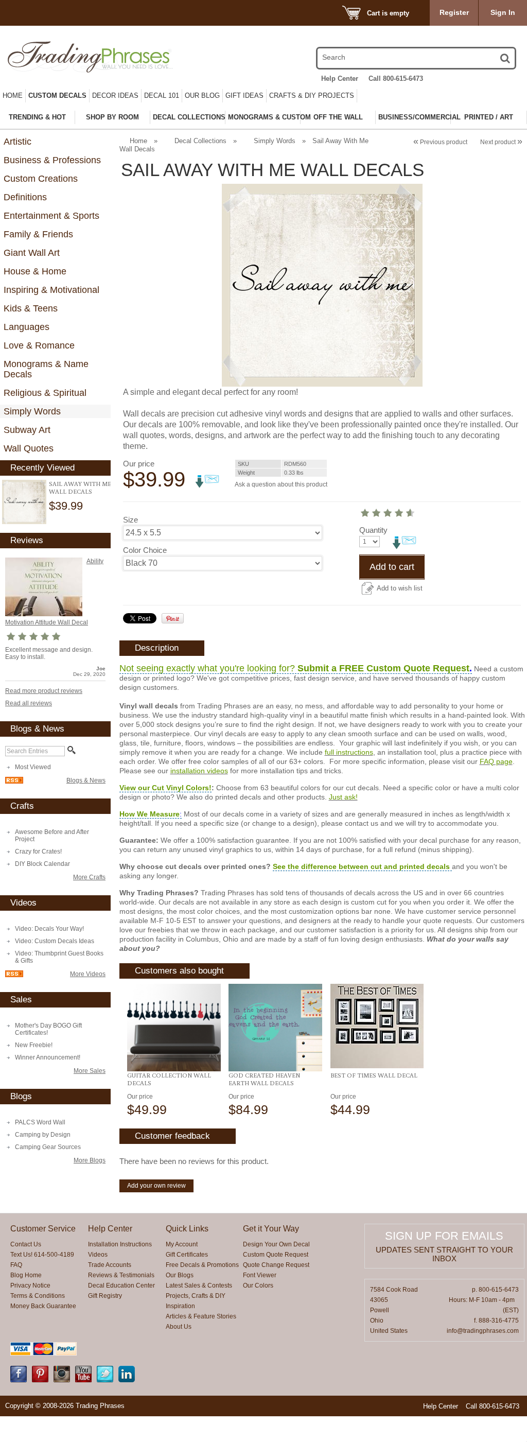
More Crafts (89, 877)
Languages (26, 327)
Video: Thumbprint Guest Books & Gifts (59, 957)
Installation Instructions (120, 1244)
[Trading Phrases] (83, 57)
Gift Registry (105, 1295)
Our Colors (258, 1285)
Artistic (17, 141)
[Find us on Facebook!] (18, 1380)
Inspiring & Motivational (51, 290)
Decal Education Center (121, 1285)
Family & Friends (38, 234)
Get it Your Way (271, 1228)
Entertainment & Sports (51, 216)
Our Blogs (180, 1275)
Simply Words (32, 411)
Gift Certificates (187, 1254)
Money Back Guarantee (43, 1306)
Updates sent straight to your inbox (444, 1254)
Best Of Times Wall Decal (373, 1075)
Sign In (502, 12)
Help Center (339, 78)
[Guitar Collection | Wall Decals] (173, 1027)
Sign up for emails (444, 1235)
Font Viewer (259, 1275)
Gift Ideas (244, 95)
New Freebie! (33, 1045)
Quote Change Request (276, 1265)
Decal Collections (200, 141)
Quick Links (187, 1228)
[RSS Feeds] (14, 781)
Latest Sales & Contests (199, 1285)
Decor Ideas (115, 95)
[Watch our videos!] (83, 1380)
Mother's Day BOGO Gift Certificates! (48, 1029)
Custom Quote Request (275, 1254)
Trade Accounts (109, 1265)
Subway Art (27, 430)
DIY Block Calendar (42, 863)
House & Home (35, 271)
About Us (178, 1326)
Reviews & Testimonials (121, 1275)
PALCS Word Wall (40, 1122)
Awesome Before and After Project (52, 835)
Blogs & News (86, 780)
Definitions (25, 197)
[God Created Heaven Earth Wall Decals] (275, 1027)
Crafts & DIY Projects (311, 95)
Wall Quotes (29, 448)
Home (13, 95)
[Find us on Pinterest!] (40, 1380)
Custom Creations (41, 178)
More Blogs (90, 1160)
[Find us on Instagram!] (62, 1380)
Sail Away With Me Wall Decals (80, 487)
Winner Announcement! (47, 1057)
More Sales (90, 1070)
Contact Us (25, 1244)
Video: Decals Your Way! (49, 928)
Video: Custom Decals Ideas (54, 941)
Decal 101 (161, 95)
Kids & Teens (31, 308)
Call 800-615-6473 (395, 78)
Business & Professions (52, 160)
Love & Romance (39, 345)
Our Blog (202, 95)
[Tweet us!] (105, 1380)
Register (454, 12)
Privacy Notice (30, 1285)
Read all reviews (28, 703)
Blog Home (26, 1275)
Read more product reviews (43, 690)
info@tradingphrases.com (483, 1330)
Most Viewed (33, 767)
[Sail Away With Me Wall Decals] (24, 502)
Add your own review (156, 1185)
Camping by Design (43, 1134)
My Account (182, 1244)
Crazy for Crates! (38, 851)
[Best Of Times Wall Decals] (377, 1026)
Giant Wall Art (32, 253)
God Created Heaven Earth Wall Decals (264, 1079)
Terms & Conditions (37, 1295)
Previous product (440, 142)
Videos (98, 1254)
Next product (501, 142)
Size (130, 519)
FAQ (16, 1265)
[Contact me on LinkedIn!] (126, 1380)
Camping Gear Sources (48, 1147)
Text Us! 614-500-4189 (42, 1254)
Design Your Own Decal (276, 1244)
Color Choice (145, 550)
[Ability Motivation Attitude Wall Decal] (43, 614)
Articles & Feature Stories (201, 1316)
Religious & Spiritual (45, 393)
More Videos (88, 974)
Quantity (373, 530)
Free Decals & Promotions (202, 1265)
